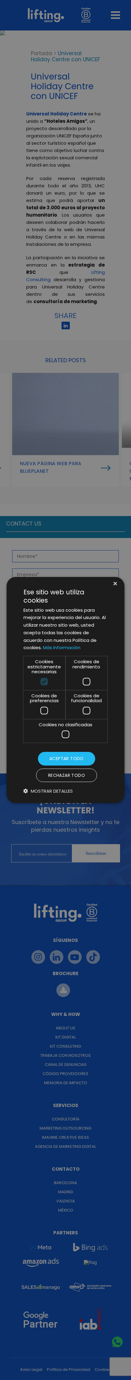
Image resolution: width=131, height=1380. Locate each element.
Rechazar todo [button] (66, 775)
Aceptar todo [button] (66, 758)
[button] (48, 791)
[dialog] (65, 690)
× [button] (114, 584)
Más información (61, 647)
